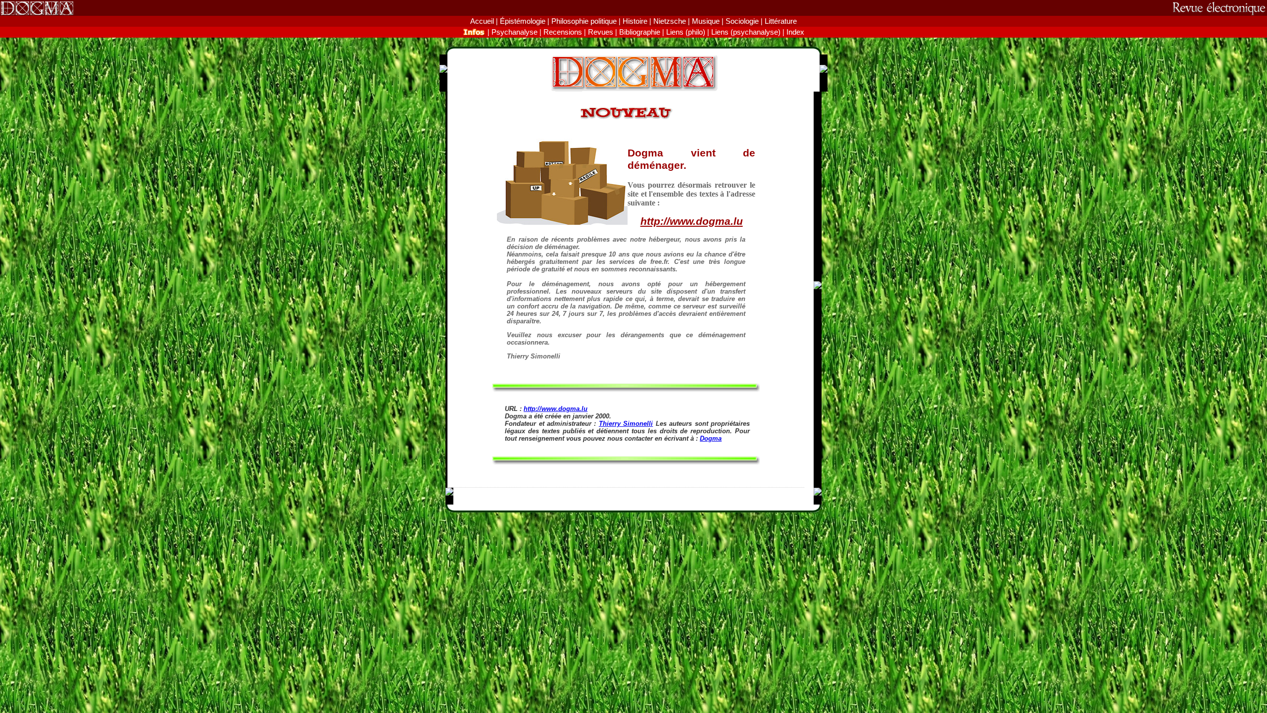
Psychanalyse (514, 32)
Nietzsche (669, 21)
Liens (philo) (685, 32)
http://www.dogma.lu (691, 221)
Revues (600, 32)
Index (795, 32)
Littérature (781, 21)
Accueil (482, 21)
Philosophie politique (584, 21)
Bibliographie (639, 32)
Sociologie (742, 21)
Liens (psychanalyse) (745, 32)
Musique (706, 21)
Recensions (562, 32)
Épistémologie (522, 21)
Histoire (635, 21)
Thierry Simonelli (626, 423)
